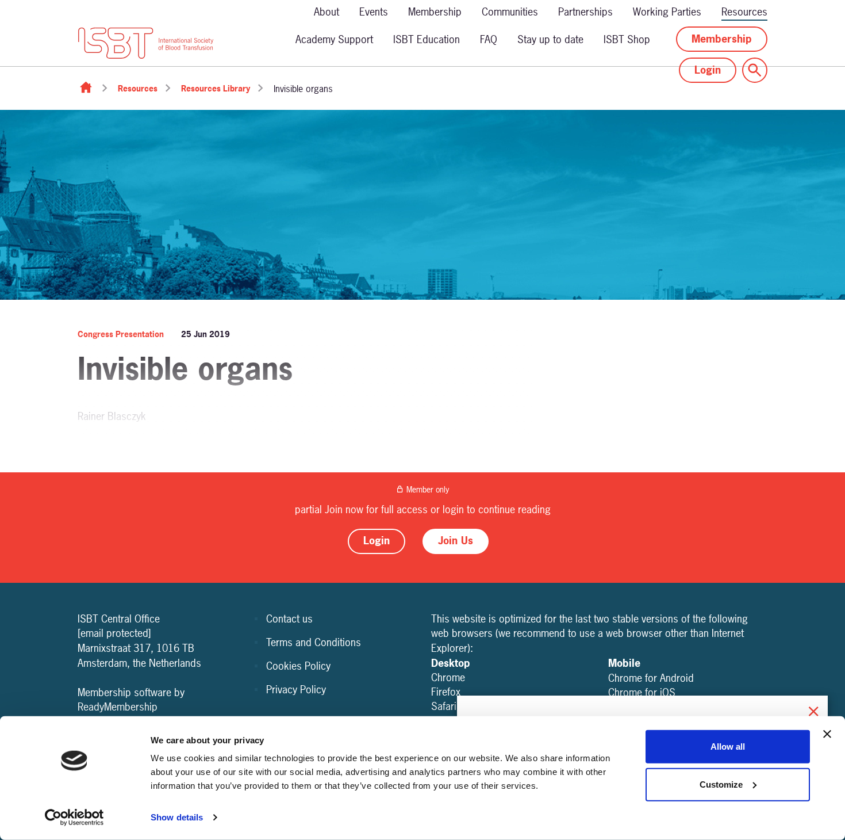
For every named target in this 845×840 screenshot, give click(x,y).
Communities (510, 12)
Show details (177, 817)
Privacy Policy (296, 689)
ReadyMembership (118, 707)
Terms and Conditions (313, 642)
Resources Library (215, 88)
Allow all (727, 746)
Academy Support (334, 39)
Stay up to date (550, 39)
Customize (721, 784)
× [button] (813, 710)
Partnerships (585, 12)
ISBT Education (426, 39)
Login (707, 70)
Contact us (289, 619)
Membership (435, 12)
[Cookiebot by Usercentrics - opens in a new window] (74, 817)
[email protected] (114, 633)
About (326, 12)
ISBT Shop (627, 39)
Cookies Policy (298, 666)
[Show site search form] (754, 70)
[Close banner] (827, 734)
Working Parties (667, 12)
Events (373, 12)
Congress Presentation (121, 334)
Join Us (455, 540)
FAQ (488, 39)
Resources (744, 12)
